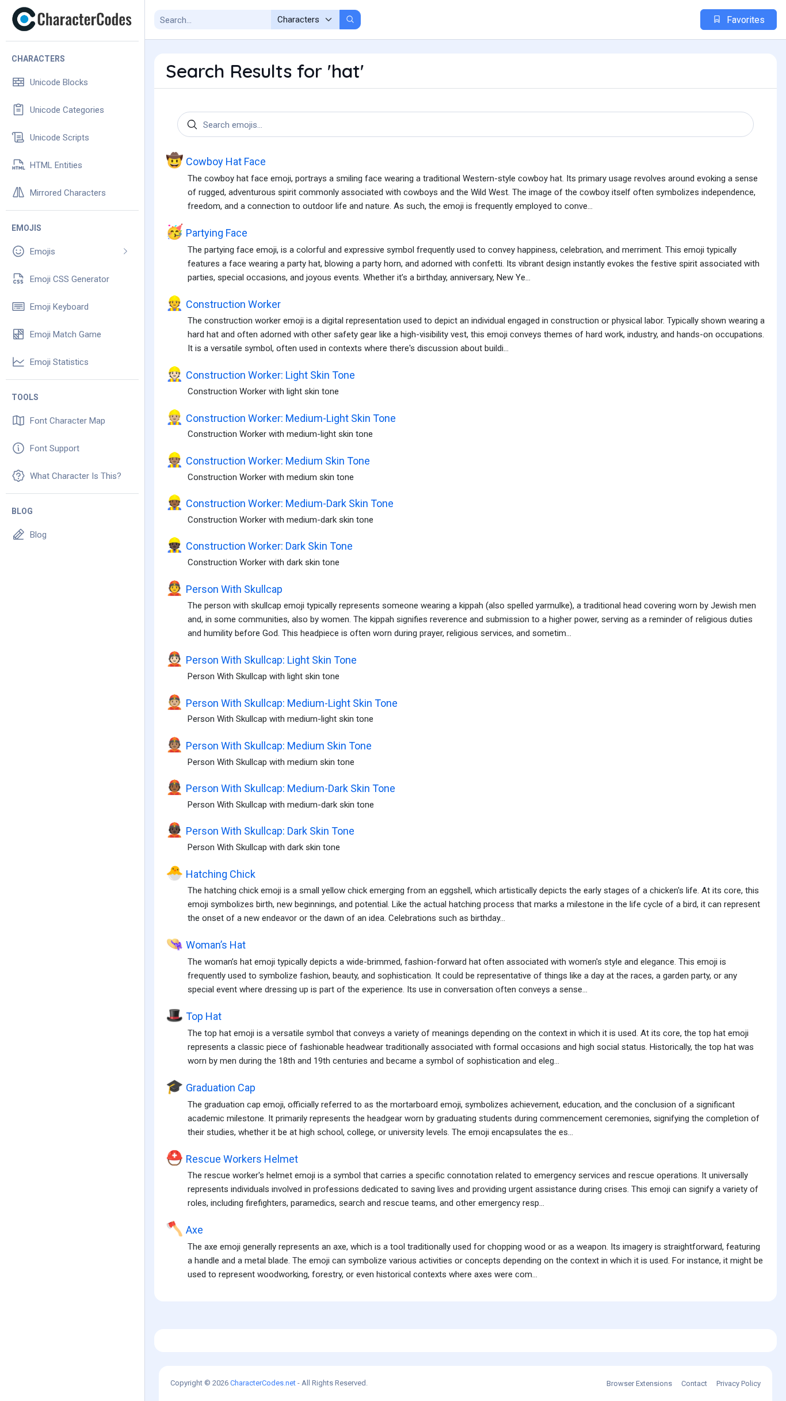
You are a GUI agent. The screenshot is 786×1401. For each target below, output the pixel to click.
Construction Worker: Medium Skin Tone (268, 459)
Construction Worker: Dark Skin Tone (259, 545)
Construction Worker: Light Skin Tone (260, 374)
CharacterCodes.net (263, 1383)
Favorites (744, 19)
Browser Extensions (639, 1383)
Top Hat (194, 1015)
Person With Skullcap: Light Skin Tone (261, 659)
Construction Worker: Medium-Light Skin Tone (281, 417)
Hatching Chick (210, 873)
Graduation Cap (210, 1086)
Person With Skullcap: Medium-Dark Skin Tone (280, 787)
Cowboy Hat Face (216, 160)
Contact (694, 1383)
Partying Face (206, 231)
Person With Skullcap (224, 588)
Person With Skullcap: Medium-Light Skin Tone (282, 702)
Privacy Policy (738, 1383)
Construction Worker (223, 303)
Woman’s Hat (206, 943)
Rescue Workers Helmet (232, 1158)
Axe (184, 1228)
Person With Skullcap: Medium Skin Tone (269, 744)
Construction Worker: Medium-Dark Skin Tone (280, 502)
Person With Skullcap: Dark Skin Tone (260, 829)
